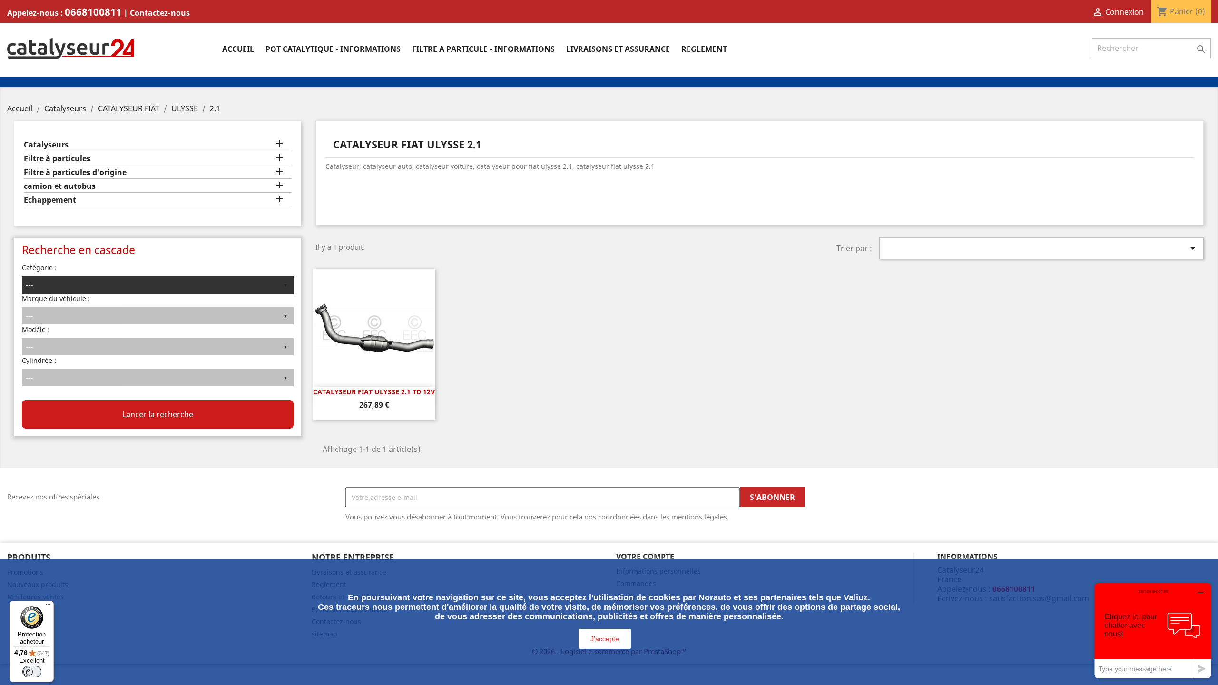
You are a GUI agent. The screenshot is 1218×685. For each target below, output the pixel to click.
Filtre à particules (57, 159)
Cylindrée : (39, 360)
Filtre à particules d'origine (75, 172)
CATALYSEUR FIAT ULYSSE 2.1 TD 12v (374, 391)
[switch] (31, 671)
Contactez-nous (160, 13)
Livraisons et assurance (618, 49)
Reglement (704, 49)
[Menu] (48, 606)
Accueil (238, 49)
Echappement (50, 200)
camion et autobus (60, 186)
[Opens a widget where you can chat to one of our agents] (1153, 630)
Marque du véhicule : (56, 298)
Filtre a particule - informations (483, 49)
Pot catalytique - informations (333, 49)
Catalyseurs (46, 145)
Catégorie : (39, 267)
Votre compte (645, 556)
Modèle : (35, 329)
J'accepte (604, 639)
